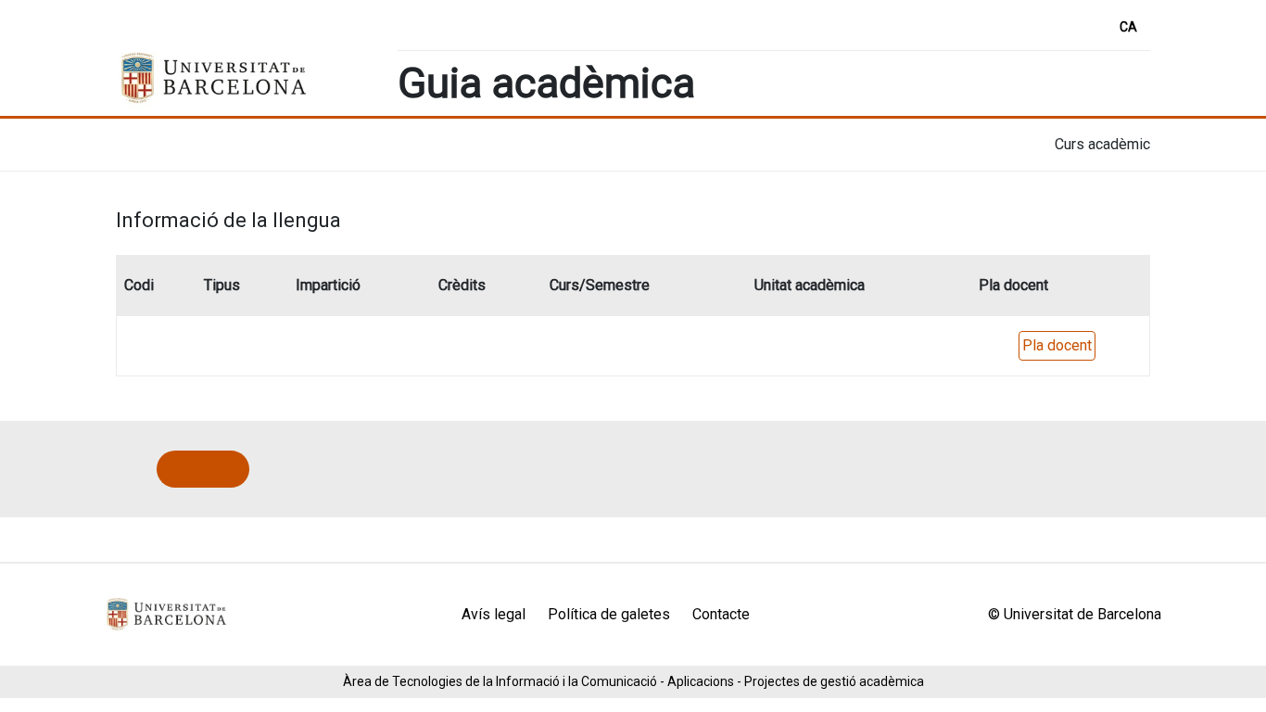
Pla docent (1057, 345)
